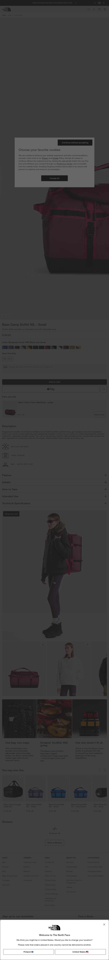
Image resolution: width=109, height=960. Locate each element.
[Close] (104, 924)
